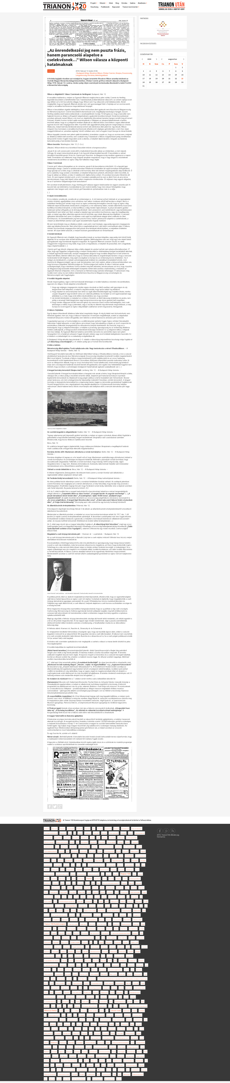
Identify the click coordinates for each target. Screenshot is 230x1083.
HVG (97, 997)
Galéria (132, 3)
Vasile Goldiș (85, 951)
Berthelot (72, 842)
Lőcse (52, 1065)
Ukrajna (118, 73)
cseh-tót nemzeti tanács (104, 1051)
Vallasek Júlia (131, 938)
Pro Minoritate (90, 1065)
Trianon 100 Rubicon (60, 983)
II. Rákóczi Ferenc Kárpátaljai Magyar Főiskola (120, 933)
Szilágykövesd (88, 833)
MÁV (110, 924)
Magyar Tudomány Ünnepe (118, 1019)
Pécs (146, 1060)
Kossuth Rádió (112, 837)
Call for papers (91, 965)
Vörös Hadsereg (77, 969)
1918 (110, 1006)
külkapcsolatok (109, 942)
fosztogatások (73, 1056)
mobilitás (53, 979)
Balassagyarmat (66, 938)
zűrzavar (71, 960)
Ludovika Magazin (95, 947)
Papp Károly (141, 1065)
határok (53, 1070)
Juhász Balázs (120, 1033)
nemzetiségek (58, 992)
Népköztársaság (78, 960)
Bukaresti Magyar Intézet (54, 1015)
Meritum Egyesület (70, 997)
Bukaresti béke (135, 860)
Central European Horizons (139, 988)
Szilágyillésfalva (56, 919)
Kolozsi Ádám (101, 842)
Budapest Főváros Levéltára (90, 910)
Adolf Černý (82, 1019)
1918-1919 (144, 947)
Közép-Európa (104, 947)
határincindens (66, 947)
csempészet (55, 883)
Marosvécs (107, 860)
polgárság (101, 942)
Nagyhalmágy (92, 1070)
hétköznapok (69, 1051)
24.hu (132, 1042)
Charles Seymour (65, 988)
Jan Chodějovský (78, 887)
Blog (117, 3)
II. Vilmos (125, 878)
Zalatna (86, 956)
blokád (51, 992)
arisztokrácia (77, 1051)
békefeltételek (93, 842)
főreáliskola (46, 1070)
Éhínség (112, 1033)
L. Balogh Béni (69, 1038)
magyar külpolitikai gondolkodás (50, 851)
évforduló (70, 956)
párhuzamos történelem (49, 842)
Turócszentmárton (48, 837)
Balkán (143, 865)
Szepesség (90, 856)
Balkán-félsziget (127, 1074)
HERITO (68, 883)
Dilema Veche (87, 960)
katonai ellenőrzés (122, 960)
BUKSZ (55, 1047)
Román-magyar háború (113, 833)
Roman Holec (122, 974)
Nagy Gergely (87, 887)
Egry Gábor (116, 874)
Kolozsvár (139, 1051)
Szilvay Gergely (55, 951)
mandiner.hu (63, 951)
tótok (80, 988)
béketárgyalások (101, 75)
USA (141, 897)
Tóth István (100, 828)
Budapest (107, 906)
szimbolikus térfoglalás (75, 942)
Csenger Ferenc (120, 887)
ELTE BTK (104, 1029)
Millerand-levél (77, 1029)
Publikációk (105, 7)
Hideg (114, 1074)
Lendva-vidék (135, 983)
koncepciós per (47, 883)
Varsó (141, 906)
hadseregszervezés (82, 874)
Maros (54, 969)
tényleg (57, 847)
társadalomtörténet (59, 1038)
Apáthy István (94, 1060)
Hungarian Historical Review (77, 947)
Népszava (108, 919)
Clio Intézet (95, 992)
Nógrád (142, 924)
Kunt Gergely (74, 1074)
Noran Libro (72, 915)
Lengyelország (81, 75)
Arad (45, 1015)
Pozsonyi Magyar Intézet (97, 983)
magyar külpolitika (57, 865)
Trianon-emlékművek (48, 974)
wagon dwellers (86, 969)
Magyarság (90, 897)
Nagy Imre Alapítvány (95, 1038)
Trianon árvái (87, 828)
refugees (121, 856)
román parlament (105, 933)
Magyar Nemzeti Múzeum (49, 1074)
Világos (132, 1024)
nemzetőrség (105, 1033)
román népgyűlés (121, 1051)
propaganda (86, 1024)
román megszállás (71, 928)
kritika (143, 1001)
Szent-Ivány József (102, 924)
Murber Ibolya (138, 901)
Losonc (51, 983)
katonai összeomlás (106, 1074)
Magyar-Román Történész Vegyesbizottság (138, 1006)
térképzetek (46, 887)
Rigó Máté (119, 1079)
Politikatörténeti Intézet (86, 915)
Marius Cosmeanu (55, 887)
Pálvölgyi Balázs (63, 1029)
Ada (91, 942)
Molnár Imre (94, 969)
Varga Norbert (67, 992)
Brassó (85, 988)
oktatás (113, 1051)
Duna (146, 906)
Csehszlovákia (95, 956)
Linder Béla (69, 933)
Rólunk (102, 3)
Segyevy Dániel (129, 956)
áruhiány (101, 901)
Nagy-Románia (115, 965)
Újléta (98, 1074)
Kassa (136, 906)
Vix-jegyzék (102, 1060)
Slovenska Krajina (135, 947)
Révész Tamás (65, 942)
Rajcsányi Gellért (90, 997)
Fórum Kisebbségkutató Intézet (122, 1038)
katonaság (69, 979)
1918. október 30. (59, 906)
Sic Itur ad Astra (140, 938)
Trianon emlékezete (48, 1033)
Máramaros (94, 847)
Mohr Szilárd (114, 906)
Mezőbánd (133, 997)
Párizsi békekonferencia (95, 951)
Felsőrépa (46, 1065)
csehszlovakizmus (138, 1019)
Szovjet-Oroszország (126, 910)
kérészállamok (76, 837)
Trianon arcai (141, 887)
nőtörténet (75, 974)
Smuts (70, 897)
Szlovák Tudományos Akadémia (50, 1019)
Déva (59, 1001)
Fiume (83, 1065)
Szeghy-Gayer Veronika (73, 924)
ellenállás (102, 887)
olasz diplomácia (63, 1056)
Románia (91, 75)
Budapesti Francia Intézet (138, 1074)
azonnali (62, 869)
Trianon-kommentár (130, 7)
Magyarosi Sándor (110, 887)
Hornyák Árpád (118, 942)
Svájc (75, 1015)
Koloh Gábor (114, 988)
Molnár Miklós (56, 942)
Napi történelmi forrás (65, 856)
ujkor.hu (45, 983)
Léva (75, 979)
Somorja (112, 992)
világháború (70, 887)
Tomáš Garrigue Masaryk (108, 1038)
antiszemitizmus (78, 956)
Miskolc (45, 892)
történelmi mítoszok (130, 1033)
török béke (130, 974)
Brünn (115, 960)
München (91, 1029)
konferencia (54, 1042)
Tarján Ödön (66, 865)
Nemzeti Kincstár (55, 988)
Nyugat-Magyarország (97, 1079)
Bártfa (145, 1019)
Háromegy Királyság (111, 842)
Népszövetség (75, 851)
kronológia (67, 910)
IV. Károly (146, 901)
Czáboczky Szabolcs (137, 919)
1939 (68, 878)
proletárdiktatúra (69, 860)
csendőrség (46, 933)
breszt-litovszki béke (79, 1047)
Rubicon (97, 938)
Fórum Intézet (124, 928)
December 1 (125, 942)
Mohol (70, 833)
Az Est (103, 956)
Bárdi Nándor (138, 883)
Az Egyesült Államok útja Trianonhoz (51, 960)
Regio (94, 828)
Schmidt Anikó (88, 901)
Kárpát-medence (103, 1006)
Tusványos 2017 (132, 960)
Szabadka (46, 1060)
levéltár (73, 878)
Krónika (124, 3)
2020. (84, 865)
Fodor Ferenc (62, 1047)
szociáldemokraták (91, 1074)
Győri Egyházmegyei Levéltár (62, 874)
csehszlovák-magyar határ (49, 997)
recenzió (87, 883)
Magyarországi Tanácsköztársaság (51, 856)
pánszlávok (57, 897)
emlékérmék (95, 892)
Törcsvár (59, 1070)
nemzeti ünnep (85, 933)
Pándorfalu (143, 851)
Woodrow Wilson (96, 73)
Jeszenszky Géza (113, 997)
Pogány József (58, 947)
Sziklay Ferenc (61, 997)
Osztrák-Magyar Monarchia (95, 988)
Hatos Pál (126, 969)
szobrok (142, 983)
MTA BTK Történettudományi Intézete (96, 865)
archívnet (109, 1070)
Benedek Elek (79, 828)
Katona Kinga (54, 1029)
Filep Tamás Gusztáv (94, 933)
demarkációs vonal (125, 828)
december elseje (74, 919)
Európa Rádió (88, 1047)
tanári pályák (62, 1019)
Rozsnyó (54, 860)
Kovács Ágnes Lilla (82, 979)
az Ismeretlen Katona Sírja (49, 1001)
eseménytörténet (103, 1001)
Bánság (87, 1038)
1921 (55, 901)
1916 (89, 1079)
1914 (80, 1060)
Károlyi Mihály (71, 1042)
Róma (144, 910)
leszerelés (121, 988)
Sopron (84, 965)
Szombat (142, 928)
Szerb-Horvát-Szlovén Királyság (100, 1047)
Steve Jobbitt (47, 1056)
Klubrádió (116, 928)
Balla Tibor (86, 1060)
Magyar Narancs (70, 869)
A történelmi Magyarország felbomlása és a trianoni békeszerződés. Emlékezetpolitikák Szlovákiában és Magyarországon (122, 979)
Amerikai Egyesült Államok (135, 878)
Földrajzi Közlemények (81, 1070)
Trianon (89, 879)
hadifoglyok (118, 878)
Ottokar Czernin (109, 73)
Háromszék (105, 951)
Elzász (116, 892)
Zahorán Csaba (116, 1010)
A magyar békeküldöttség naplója (51, 965)
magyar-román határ (48, 897)
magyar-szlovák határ (77, 983)
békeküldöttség (112, 1029)
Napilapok (83, 897)
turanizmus (60, 860)
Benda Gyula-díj (47, 942)
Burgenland (104, 837)
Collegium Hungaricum (111, 938)
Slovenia (106, 856)
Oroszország (127, 73)
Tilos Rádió (111, 878)
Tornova (115, 1006)
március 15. (120, 865)
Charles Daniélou (82, 856)
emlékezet (137, 1001)
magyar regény (113, 856)
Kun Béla (46, 1024)
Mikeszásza (76, 933)
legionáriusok (135, 933)
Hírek (111, 3)
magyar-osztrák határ (99, 1015)
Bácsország (113, 869)
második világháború (129, 865)
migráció (70, 1029)
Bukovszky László (84, 974)
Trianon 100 (125, 874)
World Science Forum (88, 860)
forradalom (123, 965)
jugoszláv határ (108, 828)
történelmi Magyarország (120, 1001)
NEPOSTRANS (121, 1029)
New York (79, 1024)
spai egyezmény (129, 869)
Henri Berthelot (121, 837)
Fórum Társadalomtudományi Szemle (59, 915)
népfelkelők (60, 969)
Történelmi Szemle (117, 1060)
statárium (144, 892)
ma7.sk (137, 869)
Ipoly (126, 992)
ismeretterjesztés (91, 928)
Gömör (81, 1038)
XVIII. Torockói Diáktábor (129, 847)
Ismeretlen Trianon (80, 997)
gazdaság (58, 956)
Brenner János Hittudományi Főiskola (69, 1060)
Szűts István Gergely (48, 1038)
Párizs (119, 1074)
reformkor (126, 997)
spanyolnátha (73, 988)
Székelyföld (130, 951)
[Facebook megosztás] (49, 807)
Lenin (141, 933)
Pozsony (109, 1060)
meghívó (97, 1065)
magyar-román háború (48, 847)
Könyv (134, 874)
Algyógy (53, 1006)
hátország (96, 869)
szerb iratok (46, 828)
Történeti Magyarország (105, 1019)
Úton (107, 1010)
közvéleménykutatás (48, 906)
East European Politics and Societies (89, 1006)
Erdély (103, 938)
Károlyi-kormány (73, 847)
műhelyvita (123, 901)
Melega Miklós (135, 897)
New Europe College (111, 865)
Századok (97, 897)
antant (129, 915)
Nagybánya (52, 910)
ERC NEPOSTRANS (137, 1015)
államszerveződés (55, 1060)
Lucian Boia (139, 847)
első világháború (71, 906)
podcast (101, 1010)
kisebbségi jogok (139, 1060)
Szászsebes (109, 892)
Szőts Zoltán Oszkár (76, 992)
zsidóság (111, 1024)
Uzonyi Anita (46, 860)
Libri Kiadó (73, 874)
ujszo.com (113, 1056)
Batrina (106, 901)
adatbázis (80, 833)
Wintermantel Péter (48, 947)
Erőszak (118, 851)
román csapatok (78, 860)
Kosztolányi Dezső (133, 928)
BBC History (95, 960)
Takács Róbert (67, 1079)
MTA (146, 965)
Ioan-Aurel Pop (112, 1047)
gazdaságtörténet (48, 865)
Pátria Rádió (134, 887)
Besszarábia (67, 974)
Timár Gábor (54, 1051)
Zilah (73, 1024)
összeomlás (59, 910)
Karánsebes (124, 883)
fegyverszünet (64, 847)
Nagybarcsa (89, 1019)
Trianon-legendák (61, 979)
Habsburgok (120, 842)
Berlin (64, 1006)
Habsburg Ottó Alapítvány (84, 847)
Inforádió (69, 1015)
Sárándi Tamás (76, 1033)
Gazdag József (94, 1001)
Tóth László (121, 869)
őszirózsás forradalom (107, 915)
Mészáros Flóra (84, 837)
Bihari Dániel (103, 960)
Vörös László (92, 924)
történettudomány (81, 928)
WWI (78, 842)
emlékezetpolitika (63, 892)
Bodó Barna (46, 1006)
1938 (145, 974)
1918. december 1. (120, 1065)
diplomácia (131, 883)
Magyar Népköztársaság (117, 860)
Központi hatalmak (119, 983)
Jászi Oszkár (97, 1033)
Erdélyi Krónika (121, 947)
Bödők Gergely (65, 919)
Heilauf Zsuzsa (97, 915)
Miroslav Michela (58, 837)
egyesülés (100, 851)
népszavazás (101, 1042)
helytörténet (109, 956)
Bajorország (51, 1079)
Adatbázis (142, 3)
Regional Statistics (134, 851)
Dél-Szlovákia (71, 965)
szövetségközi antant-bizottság (50, 833)
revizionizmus (59, 1065)
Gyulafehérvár (67, 1065)
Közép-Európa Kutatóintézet (102, 1056)
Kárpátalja (59, 1079)
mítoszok (73, 910)
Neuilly (117, 1024)
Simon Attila (84, 1033)
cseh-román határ (131, 1051)
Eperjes (64, 956)
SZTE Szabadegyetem (140, 856)
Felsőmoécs (93, 1024)
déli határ (74, 856)
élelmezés (101, 919)
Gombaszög (116, 828)
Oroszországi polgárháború (91, 919)
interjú (45, 1079)
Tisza (136, 1029)
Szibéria (59, 1006)
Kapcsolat (116, 7)
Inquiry (98, 837)
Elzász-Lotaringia (47, 901)
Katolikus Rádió (81, 892)
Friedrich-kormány (104, 992)
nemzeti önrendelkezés (128, 1060)
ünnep (128, 1070)
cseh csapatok (73, 892)
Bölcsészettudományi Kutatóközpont (85, 938)
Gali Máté (46, 1042)
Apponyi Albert (119, 992)
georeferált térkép (93, 1051)
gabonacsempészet (103, 1024)
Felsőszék (46, 979)
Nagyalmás (84, 1051)
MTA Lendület (121, 897)
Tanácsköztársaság (140, 1042)
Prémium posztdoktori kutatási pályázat (120, 1042)
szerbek (78, 865)
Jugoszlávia (54, 878)
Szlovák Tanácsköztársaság (113, 910)
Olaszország (83, 1010)
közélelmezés (127, 1015)
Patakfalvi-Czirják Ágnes (90, 1042)
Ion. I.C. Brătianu (75, 1010)
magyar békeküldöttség (139, 833)
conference (86, 983)
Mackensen (62, 828)
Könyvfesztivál (47, 919)
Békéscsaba (144, 1070)
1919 (95, 942)
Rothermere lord (113, 951)
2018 (90, 1033)
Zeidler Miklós (96, 833)
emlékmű (92, 837)
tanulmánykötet (123, 1006)
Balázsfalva (77, 1006)
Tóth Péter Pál (97, 878)
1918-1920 (69, 1047)
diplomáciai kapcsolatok (109, 1079)
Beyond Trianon (101, 928)
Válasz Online (57, 938)
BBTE (95, 901)
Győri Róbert (129, 906)
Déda (120, 997)
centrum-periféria (87, 869)
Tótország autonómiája (109, 851)
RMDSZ (130, 833)
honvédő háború (47, 1047)
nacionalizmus (118, 847)
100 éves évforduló (117, 919)
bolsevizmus (46, 951)
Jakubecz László (134, 942)
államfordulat (138, 969)
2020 (111, 1001)
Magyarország (63, 833)
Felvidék (77, 1001)
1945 (72, 1001)
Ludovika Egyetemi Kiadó (132, 837)
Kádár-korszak (131, 965)
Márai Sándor (123, 915)
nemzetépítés (58, 1033)
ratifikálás (67, 1010)
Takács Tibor (99, 965)
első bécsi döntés (138, 974)
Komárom (134, 1010)
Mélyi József (54, 828)
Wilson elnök (104, 833)
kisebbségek (123, 833)
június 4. (79, 910)
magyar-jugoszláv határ (72, 1019)
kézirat (61, 1010)
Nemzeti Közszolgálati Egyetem (115, 969)
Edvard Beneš (90, 1015)
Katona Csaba (63, 965)
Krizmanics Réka (66, 1033)
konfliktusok (129, 1029)
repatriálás (104, 897)
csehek (97, 1029)
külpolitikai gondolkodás (126, 924)
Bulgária (63, 887)
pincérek (141, 1038)
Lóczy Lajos (80, 883)
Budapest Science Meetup (62, 842)
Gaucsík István (98, 856)
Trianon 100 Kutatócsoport (55, 924)
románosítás (84, 942)
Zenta (132, 969)
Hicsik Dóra (64, 960)
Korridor (63, 1015)
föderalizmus (71, 951)
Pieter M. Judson (112, 897)
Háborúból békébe (135, 1070)
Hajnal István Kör (114, 901)
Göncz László (92, 851)
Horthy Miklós (47, 969)
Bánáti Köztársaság (104, 869)
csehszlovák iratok (48, 938)
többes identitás (118, 1015)
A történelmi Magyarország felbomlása (67, 901)
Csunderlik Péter (137, 915)
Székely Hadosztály (109, 983)
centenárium (95, 887)
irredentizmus (116, 924)
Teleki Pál (73, 938)
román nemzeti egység (49, 956)
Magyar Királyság (98, 860)
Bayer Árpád (53, 1024)
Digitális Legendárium (93, 1010)
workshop (70, 1006)
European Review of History (63, 1074)
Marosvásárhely (127, 919)
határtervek (46, 988)
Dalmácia (85, 1029)
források (46, 992)
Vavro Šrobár (143, 860)
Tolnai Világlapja (80, 1042)
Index (55, 928)
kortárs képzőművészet (131, 1065)
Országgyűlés (81, 1015)
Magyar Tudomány (140, 1056)
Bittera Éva (108, 874)
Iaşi (74, 833)
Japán (116, 915)
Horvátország (68, 969)
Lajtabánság (100, 906)
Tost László (138, 1024)
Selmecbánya (92, 906)
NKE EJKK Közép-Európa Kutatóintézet (111, 883)
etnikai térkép (103, 997)
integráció (139, 1033)
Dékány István (121, 1056)
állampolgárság (91, 1056)
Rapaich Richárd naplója (135, 892)
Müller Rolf (128, 983)
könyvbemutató (92, 979)
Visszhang (94, 7)
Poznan (88, 892)
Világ (128, 897)
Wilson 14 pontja (113, 974)
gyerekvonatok (81, 878)
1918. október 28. (122, 938)
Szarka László (67, 837)
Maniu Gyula (46, 1029)
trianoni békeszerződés (49, 874)
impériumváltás (85, 1001)
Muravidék (138, 951)
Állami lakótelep (134, 1038)
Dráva (74, 883)
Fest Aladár (46, 878)
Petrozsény (46, 869)
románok (141, 1029)
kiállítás (98, 883)
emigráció (78, 951)
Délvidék (137, 865)
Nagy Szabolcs (76, 1065)
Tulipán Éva (61, 1051)
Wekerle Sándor (127, 1010)
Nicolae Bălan (80, 901)
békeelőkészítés (87, 992)
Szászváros (61, 933)
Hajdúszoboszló (81, 1056)
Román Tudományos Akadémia (78, 1079)
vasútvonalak (112, 947)
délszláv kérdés (122, 951)
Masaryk (60, 1024)
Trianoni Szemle (124, 1024)
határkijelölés (141, 1010)
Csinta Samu (130, 901)
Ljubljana (127, 842)
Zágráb (76, 1038)
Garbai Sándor (128, 988)
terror (78, 915)
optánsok (102, 892)
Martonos (140, 874)
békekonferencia (101, 910)
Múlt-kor (103, 1065)
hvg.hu (45, 910)
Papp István (109, 928)
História (127, 947)
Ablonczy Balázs (50, 1010)
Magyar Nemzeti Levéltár (93, 874)
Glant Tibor (122, 906)
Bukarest (78, 965)
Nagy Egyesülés (70, 828)
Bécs (103, 874)
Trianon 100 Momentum (137, 828)
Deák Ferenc (55, 1056)
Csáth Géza (107, 965)
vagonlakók (54, 933)
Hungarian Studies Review (133, 1047)
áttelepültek (129, 1019)
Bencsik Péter (65, 1001)
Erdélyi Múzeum (101, 1070)
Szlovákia (76, 897)
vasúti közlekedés (53, 892)
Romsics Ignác (140, 965)
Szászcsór (46, 915)
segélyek (108, 1042)
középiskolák (110, 1065)
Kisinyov (127, 887)
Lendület (64, 897)
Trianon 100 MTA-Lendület (69, 1070)
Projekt (93, 3)
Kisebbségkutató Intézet (135, 992)
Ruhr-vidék (130, 1001)
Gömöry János (110, 1015)
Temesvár (127, 860)
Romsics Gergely (121, 1047)
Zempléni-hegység (59, 974)
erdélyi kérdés (136, 924)
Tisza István (125, 851)
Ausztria (104, 878)
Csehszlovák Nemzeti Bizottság (106, 847)
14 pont (142, 1047)
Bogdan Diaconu (83, 924)
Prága (67, 851)
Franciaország (106, 988)
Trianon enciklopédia (94, 974)
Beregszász (141, 960)
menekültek (129, 856)
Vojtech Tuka (121, 1070)
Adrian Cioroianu (104, 974)
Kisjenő (109, 960)
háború (73, 865)
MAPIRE (81, 919)
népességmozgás (130, 1056)
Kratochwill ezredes (83, 906)
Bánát (93, 883)
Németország (63, 1042)
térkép (87, 947)
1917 (114, 1070)
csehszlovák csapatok (119, 956)
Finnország (61, 851)
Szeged (68, 983)
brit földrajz (82, 1074)
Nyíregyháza (79, 869)
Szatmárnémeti (62, 928)
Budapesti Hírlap (83, 73)
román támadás (83, 851)
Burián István (61, 878)
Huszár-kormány (124, 892)
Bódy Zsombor (103, 969)
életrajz (96, 1019)
